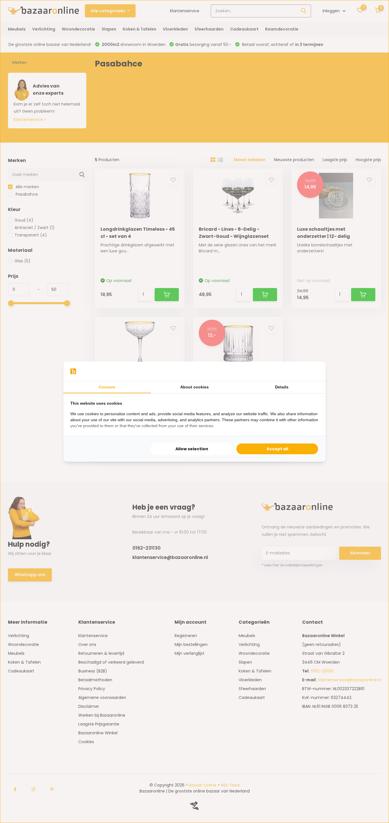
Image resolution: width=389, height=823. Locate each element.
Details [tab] (281, 387)
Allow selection (191, 449)
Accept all (277, 449)
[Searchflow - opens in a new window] (311, 371)
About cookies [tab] (194, 387)
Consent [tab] (107, 387)
